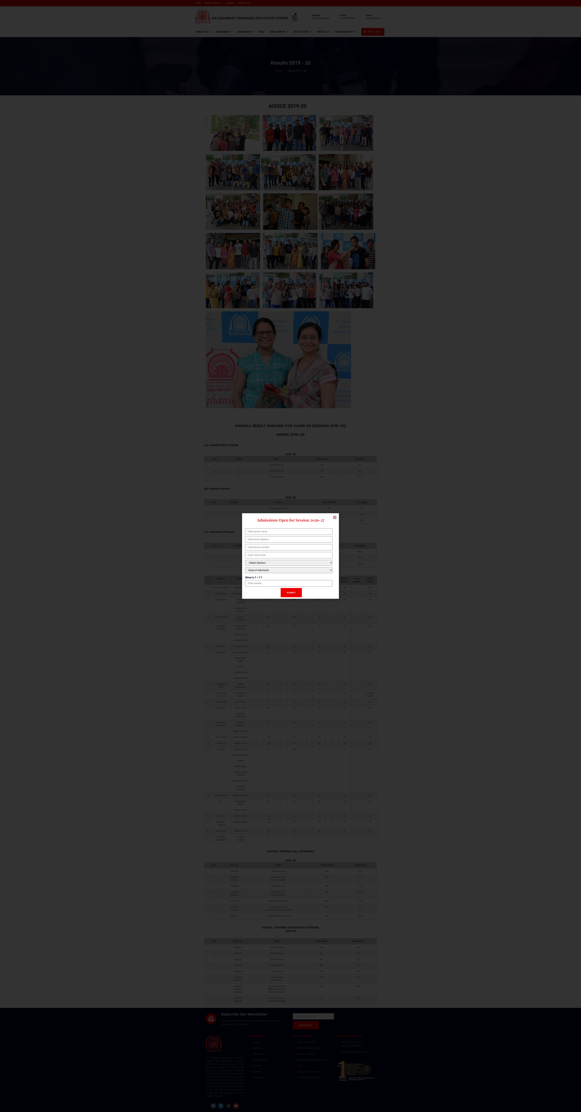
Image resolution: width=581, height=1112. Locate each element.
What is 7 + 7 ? (253, 577)
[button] (335, 517)
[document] (290, 556)
